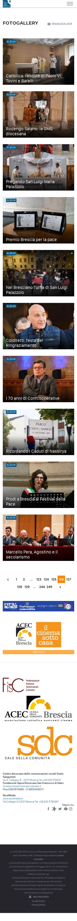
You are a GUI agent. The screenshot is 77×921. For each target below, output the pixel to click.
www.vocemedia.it (13, 798)
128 (19, 587)
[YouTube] (66, 810)
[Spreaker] (54, 810)
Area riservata (41, 896)
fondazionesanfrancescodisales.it (22, 786)
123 (38, 579)
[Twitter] (60, 810)
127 (68, 579)
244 (42, 587)
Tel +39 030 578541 (50, 780)
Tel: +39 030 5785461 (46, 801)
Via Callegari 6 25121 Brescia (18, 801)
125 (53, 579)
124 (46, 579)
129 (27, 587)
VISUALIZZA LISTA (62, 24)
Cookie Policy (38, 901)
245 (49, 587)
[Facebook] (49, 810)
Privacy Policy (38, 904)
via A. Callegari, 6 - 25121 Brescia (20, 780)
